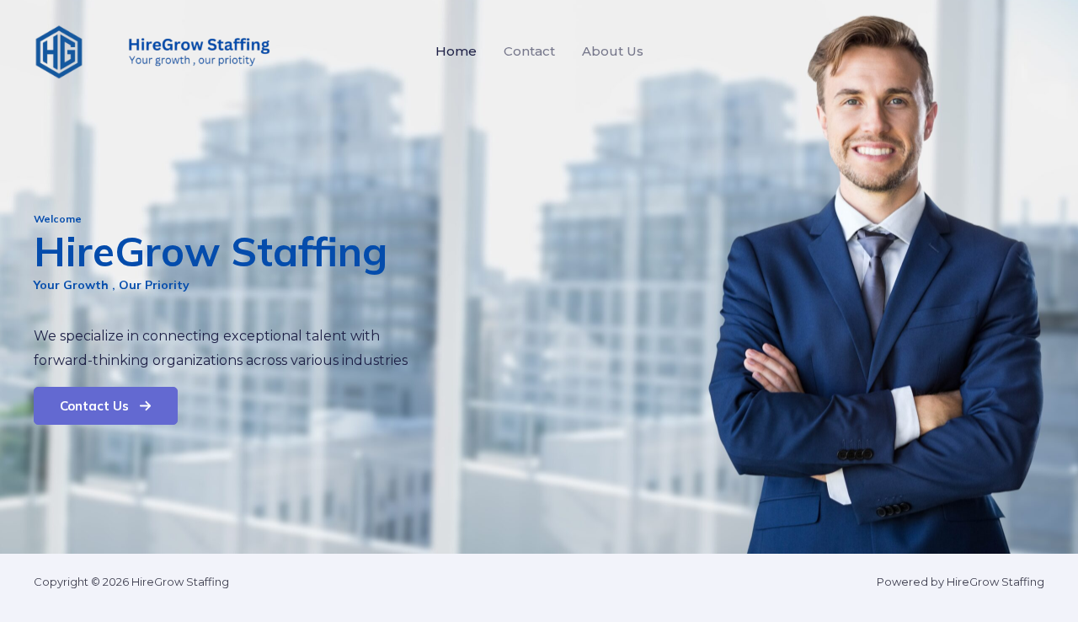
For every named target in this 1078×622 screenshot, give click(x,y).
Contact (529, 51)
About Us (612, 51)
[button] (106, 406)
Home (456, 51)
